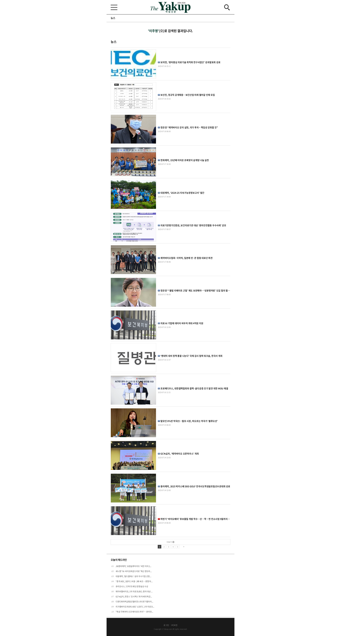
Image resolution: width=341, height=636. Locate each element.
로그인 (166, 625)
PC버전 (174, 625)
